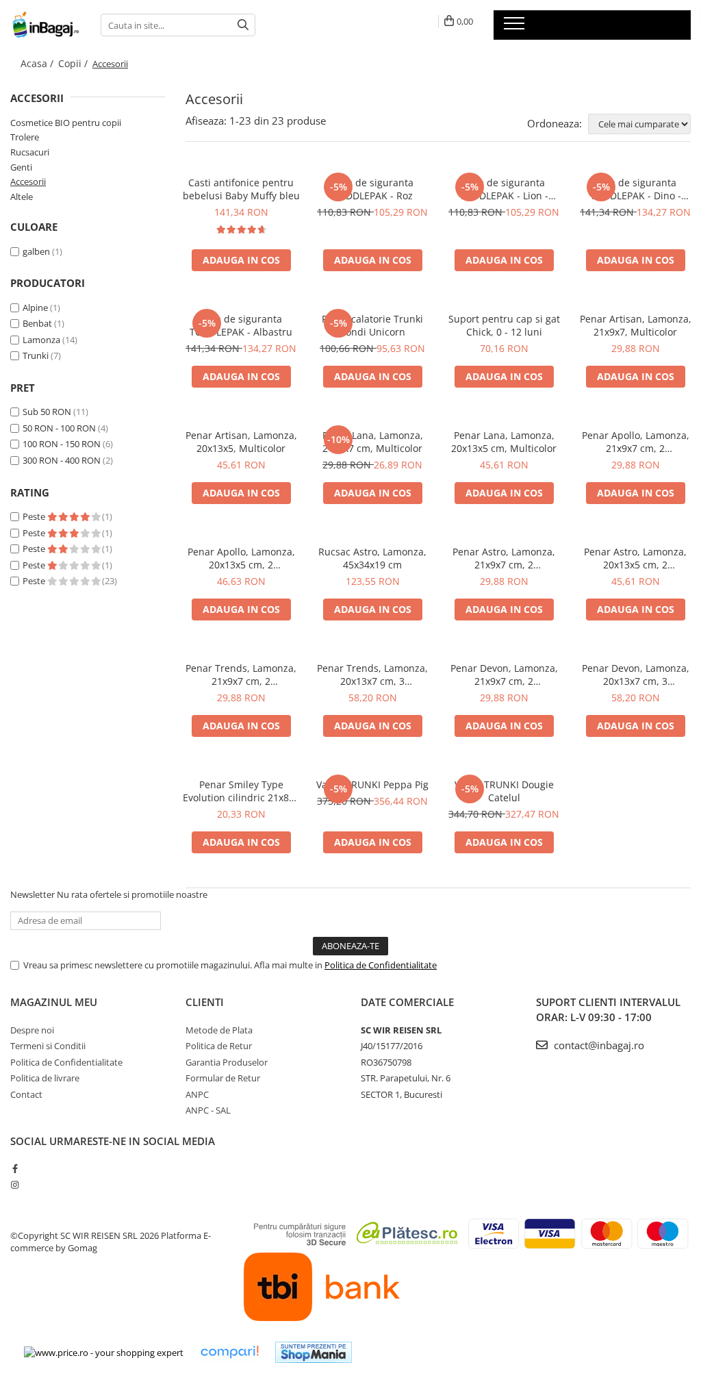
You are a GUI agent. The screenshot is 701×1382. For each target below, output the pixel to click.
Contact (26, 1094)
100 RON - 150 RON (62, 444)
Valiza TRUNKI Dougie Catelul (504, 791)
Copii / (74, 63)
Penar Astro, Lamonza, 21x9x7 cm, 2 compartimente (504, 558)
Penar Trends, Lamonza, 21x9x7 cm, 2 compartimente (241, 675)
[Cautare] (243, 25)
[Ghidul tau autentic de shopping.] (229, 1352)
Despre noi (32, 1030)
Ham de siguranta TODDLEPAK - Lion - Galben (503, 189)
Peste (35, 516)
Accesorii (28, 181)
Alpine (35, 307)
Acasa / (38, 63)
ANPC (197, 1094)
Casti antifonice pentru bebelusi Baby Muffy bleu (241, 189)
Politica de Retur (219, 1046)
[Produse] (516, 27)
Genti (21, 167)
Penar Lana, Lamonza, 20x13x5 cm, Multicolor (504, 442)
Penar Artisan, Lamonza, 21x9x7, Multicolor (635, 325)
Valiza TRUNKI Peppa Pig (372, 784)
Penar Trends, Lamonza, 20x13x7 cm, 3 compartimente (372, 675)
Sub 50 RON (47, 411)
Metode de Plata (219, 1030)
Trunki (36, 355)
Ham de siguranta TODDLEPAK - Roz (372, 189)
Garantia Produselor (227, 1062)
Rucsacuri (29, 152)
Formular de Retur (223, 1078)
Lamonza (41, 340)
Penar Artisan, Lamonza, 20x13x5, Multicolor (241, 442)
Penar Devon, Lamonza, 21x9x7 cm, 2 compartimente (504, 675)
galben (36, 251)
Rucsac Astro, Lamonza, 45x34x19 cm (372, 558)
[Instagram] (14, 1185)
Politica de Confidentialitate (380, 965)
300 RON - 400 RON (62, 460)
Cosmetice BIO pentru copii (65, 122)
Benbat (37, 323)
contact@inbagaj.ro (597, 1045)
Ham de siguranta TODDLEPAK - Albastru (241, 325)
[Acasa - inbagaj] (45, 25)
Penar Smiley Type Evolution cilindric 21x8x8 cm (241, 791)
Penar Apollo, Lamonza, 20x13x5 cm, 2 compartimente (241, 558)
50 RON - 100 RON (59, 428)
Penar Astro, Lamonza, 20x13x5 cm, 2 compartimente (635, 558)
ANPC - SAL (208, 1110)
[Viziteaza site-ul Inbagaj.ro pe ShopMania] (313, 1352)
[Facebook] (14, 1168)
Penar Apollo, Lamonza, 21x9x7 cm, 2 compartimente (635, 442)
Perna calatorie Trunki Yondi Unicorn (372, 325)
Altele (21, 196)
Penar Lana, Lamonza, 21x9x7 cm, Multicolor (372, 442)
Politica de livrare (44, 1078)
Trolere (24, 137)
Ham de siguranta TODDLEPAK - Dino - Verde (635, 189)
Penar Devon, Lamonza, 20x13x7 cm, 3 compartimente (635, 675)
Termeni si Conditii (48, 1046)
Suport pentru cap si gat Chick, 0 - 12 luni (504, 325)
